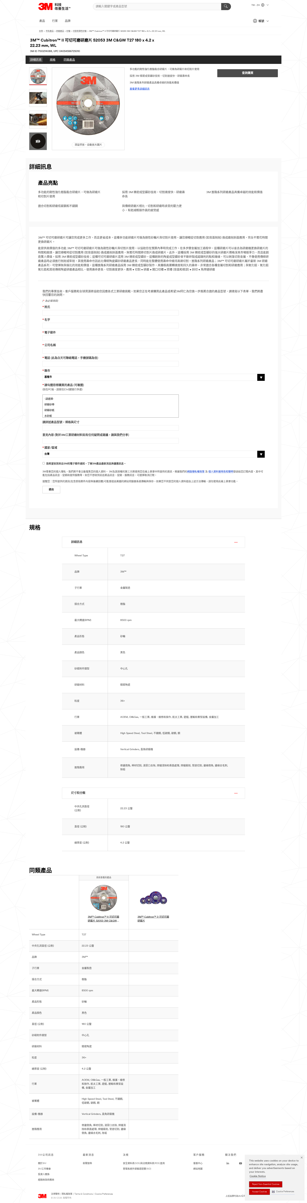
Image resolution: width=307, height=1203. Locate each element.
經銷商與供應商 (46, 1180)
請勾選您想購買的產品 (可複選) (63, 385)
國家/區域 (49, 447)
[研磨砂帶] (111, 404)
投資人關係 (44, 1174)
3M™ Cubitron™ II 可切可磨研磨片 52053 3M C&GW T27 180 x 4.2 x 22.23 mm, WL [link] (103, 919)
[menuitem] (36, 59)
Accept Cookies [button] (259, 1192)
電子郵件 (49, 332)
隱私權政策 (67, 1194)
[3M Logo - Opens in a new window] (58, 6)
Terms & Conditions (83, 1194)
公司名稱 (49, 345)
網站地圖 (198, 1169)
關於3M (42, 1163)
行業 (55, 21)
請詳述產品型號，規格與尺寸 (60, 422)
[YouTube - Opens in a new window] (240, 1163)
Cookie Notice (258, 1176)
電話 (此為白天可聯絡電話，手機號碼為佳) (70, 358)
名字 (46, 320)
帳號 (261, 21)
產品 (42, 21)
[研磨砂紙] (111, 410)
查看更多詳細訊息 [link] (140, 89)
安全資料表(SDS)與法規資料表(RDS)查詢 (144, 1163)
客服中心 (198, 1163)
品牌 (68, 21)
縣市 (46, 370)
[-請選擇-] (111, 398)
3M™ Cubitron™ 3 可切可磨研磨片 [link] (153, 919)
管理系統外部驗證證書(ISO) (137, 1169)
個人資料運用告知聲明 (220, 471)
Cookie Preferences (104, 1194)
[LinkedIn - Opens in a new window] (227, 1163)
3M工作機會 (44, 1169)
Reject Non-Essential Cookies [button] (265, 1184)
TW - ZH (255, 5)
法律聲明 (55, 1194)
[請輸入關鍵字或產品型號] (226, 6)
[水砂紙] (111, 415)
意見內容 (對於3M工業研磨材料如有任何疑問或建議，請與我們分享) (85, 435)
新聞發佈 (87, 1163)
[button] (283, 1192)
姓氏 (46, 307)
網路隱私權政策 (195, 471)
